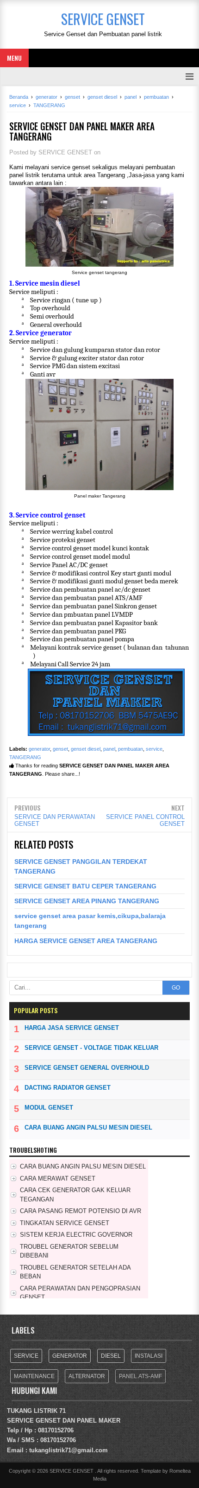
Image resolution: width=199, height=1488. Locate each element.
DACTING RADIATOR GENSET (68, 1087)
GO (176, 987)
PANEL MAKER (98, 1420)
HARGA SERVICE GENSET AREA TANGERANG (85, 941)
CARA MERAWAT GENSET (57, 1178)
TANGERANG (25, 757)
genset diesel (85, 749)
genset (60, 749)
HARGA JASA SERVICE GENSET (72, 1027)
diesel (111, 1356)
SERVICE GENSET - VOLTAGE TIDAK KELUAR (91, 1047)
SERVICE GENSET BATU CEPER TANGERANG (85, 886)
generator (39, 749)
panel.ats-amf (140, 1376)
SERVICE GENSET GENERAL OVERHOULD (87, 1067)
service (154, 749)
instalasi (148, 1356)
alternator (86, 1376)
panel (109, 749)
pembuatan (130, 749)
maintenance (34, 1376)
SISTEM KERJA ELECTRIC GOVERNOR (76, 1234)
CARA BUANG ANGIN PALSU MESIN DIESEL (88, 1127)
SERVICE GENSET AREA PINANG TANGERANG (86, 901)
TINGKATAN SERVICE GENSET (64, 1223)
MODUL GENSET (49, 1107)
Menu (14, 58)
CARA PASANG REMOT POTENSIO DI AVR (80, 1210)
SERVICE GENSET (34, 1420)
